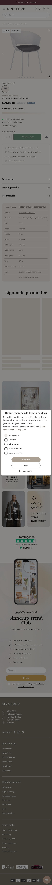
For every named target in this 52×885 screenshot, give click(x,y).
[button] (26, 471)
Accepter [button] (26, 460)
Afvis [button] (26, 465)
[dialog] (26, 442)
